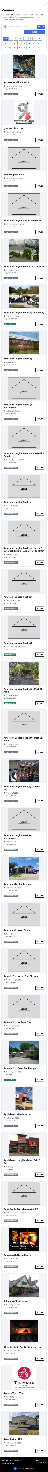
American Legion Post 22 (17, 502)
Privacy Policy (41, 1460)
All (5, 38)
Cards (34, 32)
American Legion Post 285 (18, 597)
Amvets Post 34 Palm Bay (17, 1022)
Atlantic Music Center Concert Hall (23, 1347)
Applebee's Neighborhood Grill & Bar (22, 1161)
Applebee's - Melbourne (17, 1114)
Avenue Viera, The (14, 1393)
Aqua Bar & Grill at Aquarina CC (21, 1209)
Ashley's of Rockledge (16, 1301)
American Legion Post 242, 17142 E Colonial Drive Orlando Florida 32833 (24, 549)
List (13, 32)
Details (40, 94)
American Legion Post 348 (18, 643)
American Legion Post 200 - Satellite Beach (24, 455)
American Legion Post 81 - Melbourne (18, 836)
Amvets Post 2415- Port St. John (21, 976)
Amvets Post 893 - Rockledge (20, 1068)
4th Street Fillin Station (16, 82)
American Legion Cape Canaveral (22, 220)
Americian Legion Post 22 (18, 930)
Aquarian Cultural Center (18, 1255)
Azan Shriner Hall (13, 1439)
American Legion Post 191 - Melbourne (19, 406)
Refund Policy (41, 1463)
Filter (41, 27)
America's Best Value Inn (17, 884)
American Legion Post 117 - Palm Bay (24, 312)
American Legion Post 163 (18, 358)
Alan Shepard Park (14, 174)
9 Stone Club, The (13, 128)
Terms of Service (7, 1464)
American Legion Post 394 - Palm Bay (22, 788)
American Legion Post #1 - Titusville (24, 266)
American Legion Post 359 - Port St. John (23, 690)
